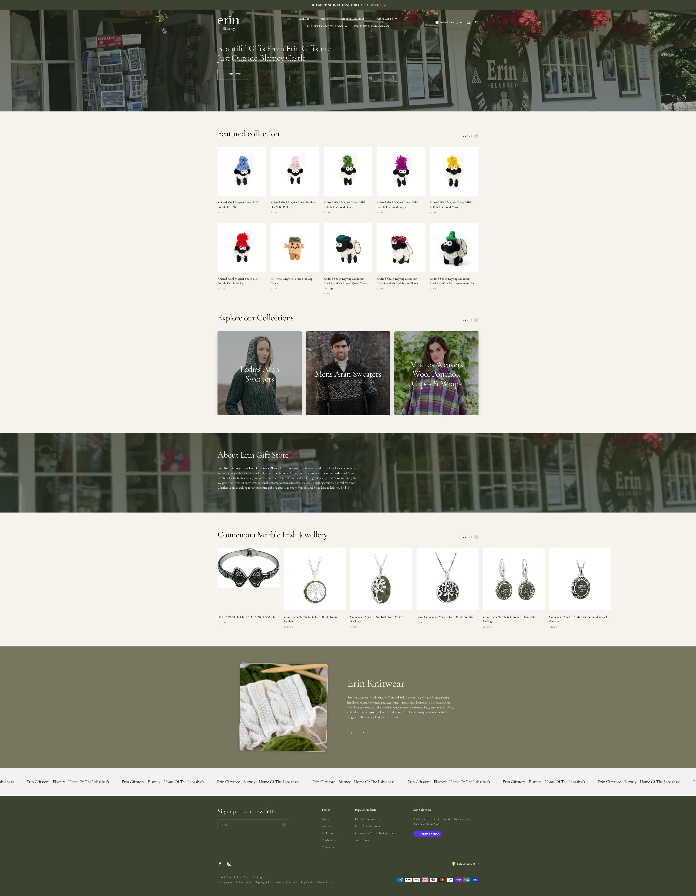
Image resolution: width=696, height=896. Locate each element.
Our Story (328, 826)
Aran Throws (363, 840)
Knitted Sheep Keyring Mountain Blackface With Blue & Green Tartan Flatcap (346, 283)
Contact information (286, 882)
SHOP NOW (233, 96)
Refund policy (243, 882)
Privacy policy (225, 882)
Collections (328, 833)
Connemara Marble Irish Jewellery (375, 833)
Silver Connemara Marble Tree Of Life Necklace (446, 617)
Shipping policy (263, 882)
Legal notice (307, 882)
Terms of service (326, 882)
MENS (324, 18)
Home (325, 819)
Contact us (328, 847)
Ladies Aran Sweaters (368, 819)
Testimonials (329, 840)
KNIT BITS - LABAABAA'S (371, 26)
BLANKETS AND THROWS (325, 26)
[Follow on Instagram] (229, 863)
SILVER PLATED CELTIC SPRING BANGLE (246, 617)
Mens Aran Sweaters (367, 826)
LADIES (304, 18)
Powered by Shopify (254, 877)
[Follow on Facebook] (220, 863)
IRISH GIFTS (384, 18)
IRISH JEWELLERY (352, 18)
